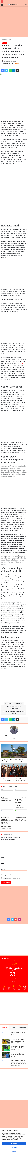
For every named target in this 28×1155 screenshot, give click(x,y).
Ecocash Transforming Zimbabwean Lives (6, 799)
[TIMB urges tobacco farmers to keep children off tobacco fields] (21, 813)
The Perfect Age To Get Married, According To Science (17, 1054)
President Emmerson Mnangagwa (14, 707)
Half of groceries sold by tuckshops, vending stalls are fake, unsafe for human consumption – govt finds (21, 801)
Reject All (14, 1151)
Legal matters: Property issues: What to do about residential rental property (18, 1062)
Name (3, 857)
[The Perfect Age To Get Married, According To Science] (6, 1055)
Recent (13, 1027)
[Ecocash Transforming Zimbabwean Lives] (7, 792)
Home (4, 39)
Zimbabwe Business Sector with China (14, 712)
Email (3, 863)
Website (3, 869)
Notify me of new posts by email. (11, 878)
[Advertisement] (14, 22)
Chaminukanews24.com (9, 61)
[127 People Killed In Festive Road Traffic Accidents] (6, 1041)
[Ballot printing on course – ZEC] (6, 1035)
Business (9, 39)
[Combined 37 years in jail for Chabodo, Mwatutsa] (6, 1048)
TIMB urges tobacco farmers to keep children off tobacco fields (20, 820)
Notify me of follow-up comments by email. (14, 875)
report (21, 363)
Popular (4, 1027)
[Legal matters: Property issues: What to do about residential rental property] (6, 1063)
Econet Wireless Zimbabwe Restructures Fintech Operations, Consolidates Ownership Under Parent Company (7, 822)
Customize (14, 1147)
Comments (22, 1027)
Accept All (14, 1143)
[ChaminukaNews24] (14, 4)
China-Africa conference (14, 703)
